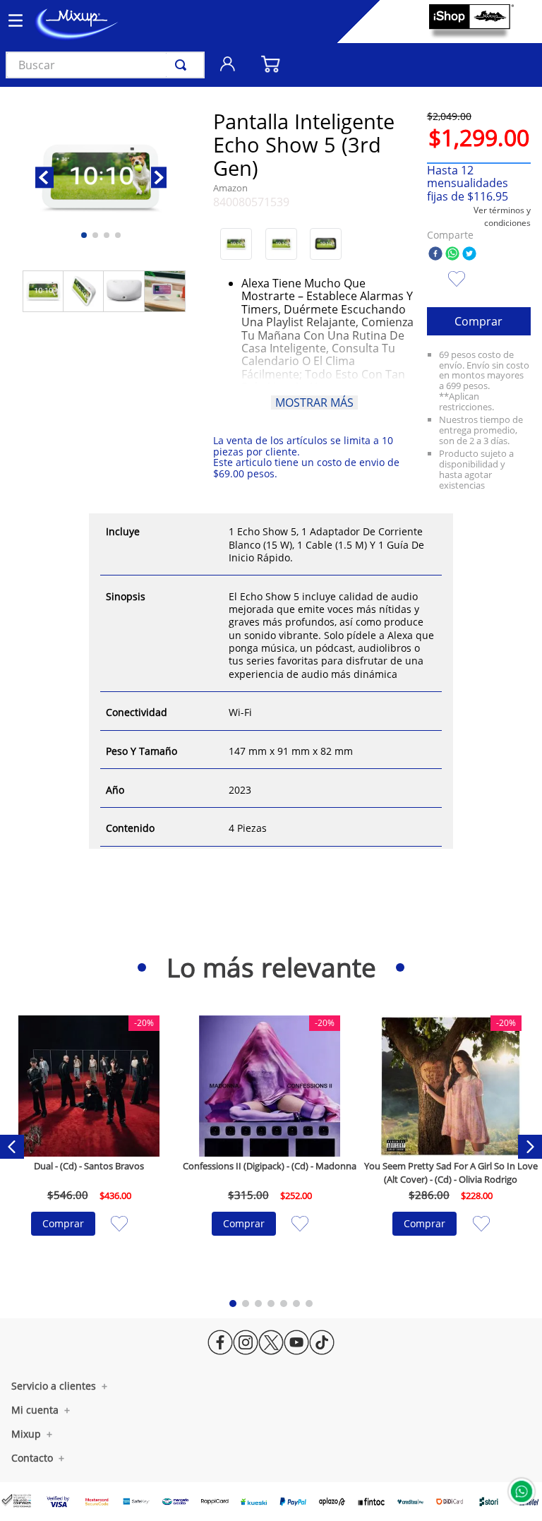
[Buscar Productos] (183, 65)
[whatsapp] (452, 254)
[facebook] (435, 254)
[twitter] (469, 254)
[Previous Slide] (12, 1147)
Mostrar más (314, 402)
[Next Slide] (530, 1147)
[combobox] (105, 65)
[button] (236, 244)
